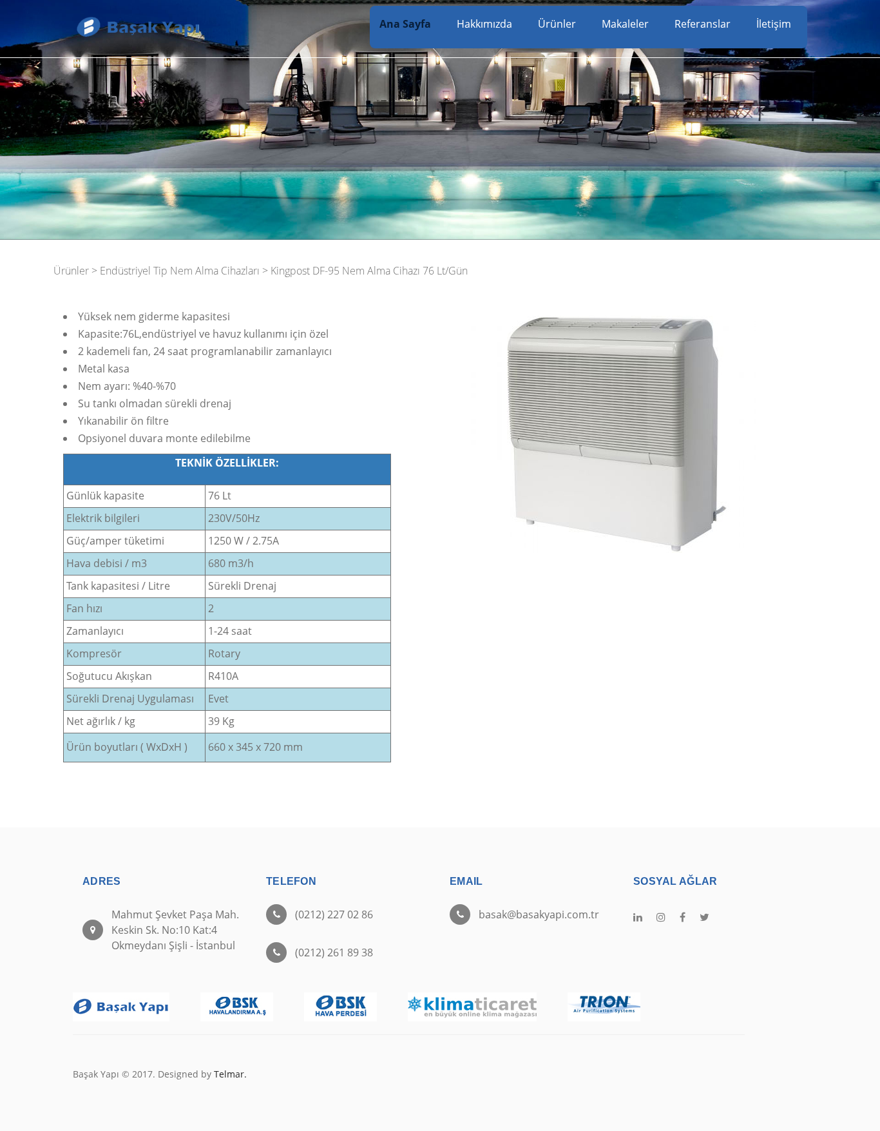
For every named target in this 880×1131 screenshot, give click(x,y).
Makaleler (625, 24)
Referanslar (702, 24)
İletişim (773, 24)
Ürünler (557, 24)
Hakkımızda (484, 24)
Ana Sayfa (405, 24)
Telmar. (230, 1074)
